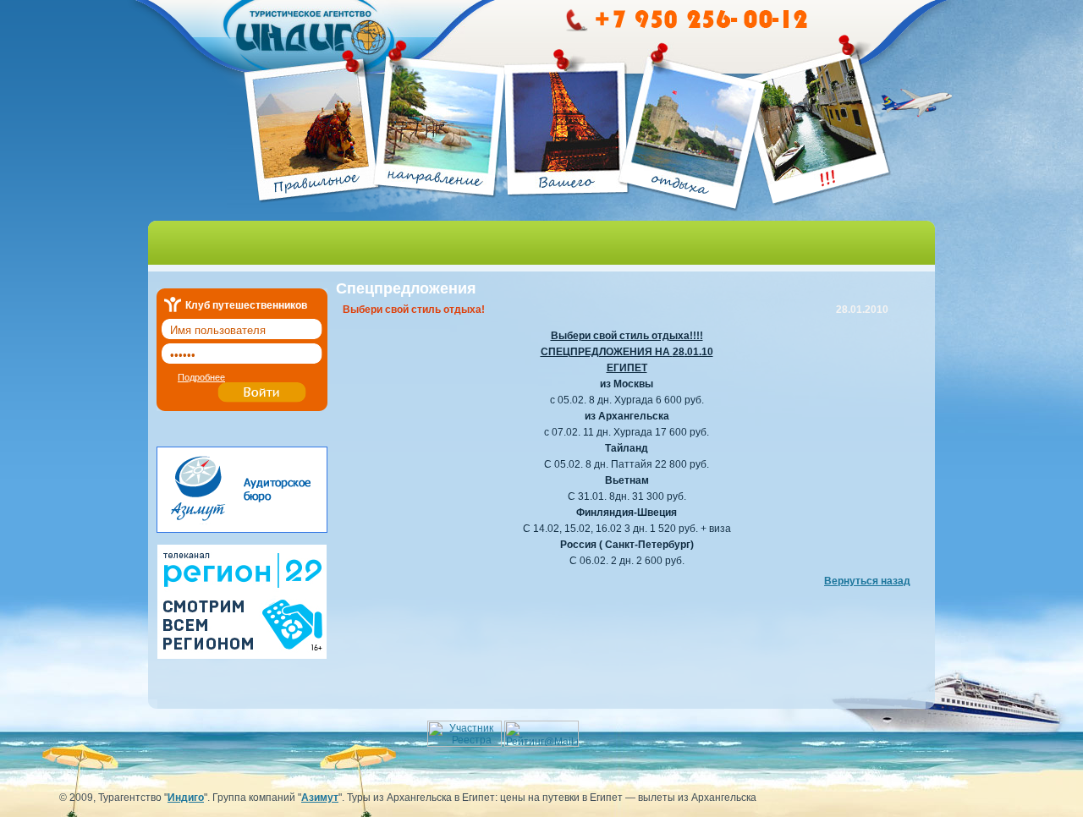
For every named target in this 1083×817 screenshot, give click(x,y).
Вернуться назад (867, 581)
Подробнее (201, 377)
